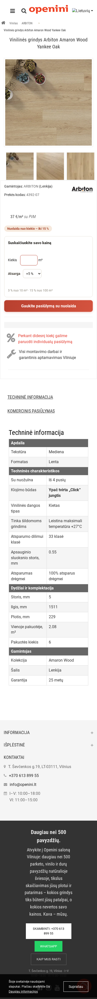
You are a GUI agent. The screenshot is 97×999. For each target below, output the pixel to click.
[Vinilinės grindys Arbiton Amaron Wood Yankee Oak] (48, 102)
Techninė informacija (30, 397)
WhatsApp (48, 946)
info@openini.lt (23, 784)
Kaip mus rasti (49, 959)
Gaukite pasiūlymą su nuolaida (48, 306)
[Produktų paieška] (23, 11)
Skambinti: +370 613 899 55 (48, 931)
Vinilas (13, 23)
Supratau (76, 987)
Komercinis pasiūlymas (31, 411)
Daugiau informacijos (23, 991)
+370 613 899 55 (24, 775)
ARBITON (27, 23)
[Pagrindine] (3, 23)
